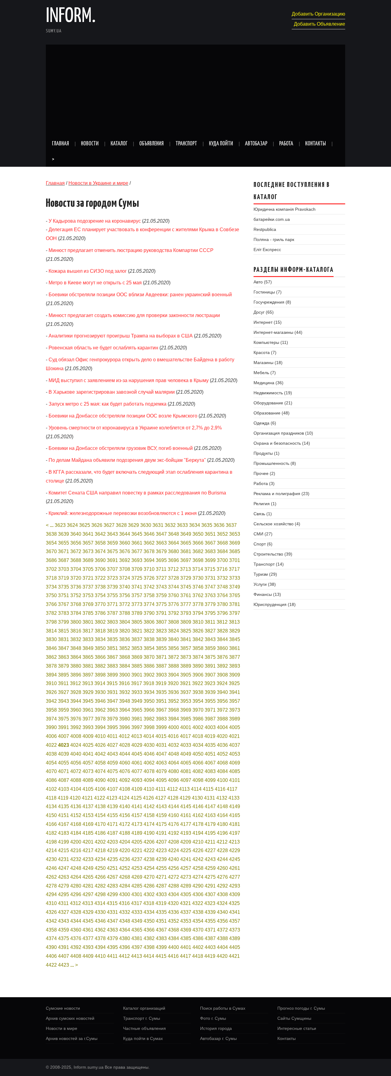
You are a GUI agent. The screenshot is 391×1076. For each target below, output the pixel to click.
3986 (197, 718)
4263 (63, 877)
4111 (160, 789)
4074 (100, 771)
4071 (63, 771)
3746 (197, 586)
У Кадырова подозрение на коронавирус (95, 221)
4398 (149, 947)
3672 (75, 551)
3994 (100, 727)
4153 (87, 815)
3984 (173, 718)
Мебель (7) (265, 372)
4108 (124, 789)
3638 (51, 534)
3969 (185, 710)
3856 (173, 648)
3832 (75, 639)
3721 (87, 578)
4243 (210, 859)
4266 (100, 877)
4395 (112, 947)
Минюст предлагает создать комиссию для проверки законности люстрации (134, 315)
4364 (124, 929)
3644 (124, 534)
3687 (63, 560)
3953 (185, 701)
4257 (185, 868)
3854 (149, 648)
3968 (173, 710)
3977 (87, 718)
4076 (124, 771)
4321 (185, 903)
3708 (124, 569)
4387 (210, 938)
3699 (210, 560)
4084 (222, 771)
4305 (185, 894)
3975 (63, 718)
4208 (173, 841)
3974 (51, 718)
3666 (197, 542)
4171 (112, 824)
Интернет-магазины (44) (278, 332)
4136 (75, 806)
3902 (149, 674)
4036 (222, 745)
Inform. (71, 16)
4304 (173, 894)
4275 (210, 877)
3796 (222, 613)
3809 (185, 622)
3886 (149, 666)
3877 (234, 657)
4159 (161, 815)
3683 (210, 551)
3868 (124, 657)
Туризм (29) (265, 574)
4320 (173, 903)
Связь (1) (263, 513)
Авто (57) (263, 281)
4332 (124, 912)
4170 (100, 824)
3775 (161, 604)
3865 (87, 657)
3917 (136, 683)
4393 (87, 947)
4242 (197, 859)
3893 (234, 666)
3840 (173, 639)
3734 (51, 586)
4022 (51, 745)
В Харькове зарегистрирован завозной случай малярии (112, 392)
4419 (209, 956)
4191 (161, 833)
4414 (148, 956)
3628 (121, 525)
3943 (63, 701)
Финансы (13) (267, 594)
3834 (100, 639)
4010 (100, 736)
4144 (173, 806)
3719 (63, 578)
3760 (173, 595)
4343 (63, 921)
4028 (124, 745)
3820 (124, 630)
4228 (222, 850)
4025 (87, 745)
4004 (222, 727)
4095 (161, 780)
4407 (63, 956)
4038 (51, 754)
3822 (149, 630)
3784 (75, 613)
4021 (234, 736)
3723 (112, 578)
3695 (161, 560)
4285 (136, 885)
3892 (222, 666)
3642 (100, 534)
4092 (124, 780)
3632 (170, 525)
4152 (75, 815)
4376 (75, 938)
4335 (161, 912)
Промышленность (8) (275, 463)
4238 (149, 859)
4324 (222, 903)
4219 (112, 850)
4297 (87, 894)
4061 (136, 762)
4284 (124, 885)
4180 (222, 824)
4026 (100, 745)
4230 (51, 859)
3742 (149, 586)
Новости (90, 144)
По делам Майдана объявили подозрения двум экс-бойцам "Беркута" (127, 460)
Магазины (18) (268, 362)
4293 (234, 885)
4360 (75, 929)
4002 (197, 727)
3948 (124, 701)
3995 (112, 727)
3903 (161, 674)
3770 (100, 604)
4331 (112, 912)
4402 (197, 947)
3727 (161, 578)
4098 (197, 780)
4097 (185, 780)
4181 (234, 824)
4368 (173, 929)
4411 (112, 956)
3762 (197, 595)
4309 (234, 894)
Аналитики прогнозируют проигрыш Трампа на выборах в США (121, 335)
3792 (173, 613)
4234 (100, 859)
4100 (222, 780)
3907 (210, 674)
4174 (149, 824)
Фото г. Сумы (213, 1018)
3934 (149, 692)
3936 (173, 692)
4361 (87, 929)
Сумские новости (63, 1008)
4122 (99, 798)
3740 (124, 586)
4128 (172, 798)
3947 (112, 701)
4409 (87, 956)
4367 (161, 929)
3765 (234, 595)
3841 (185, 639)
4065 (185, 762)
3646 (149, 534)
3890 (197, 666)
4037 (234, 745)
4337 (185, 912)
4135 (63, 806)
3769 (87, 604)
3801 (87, 622)
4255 (161, 868)
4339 (210, 912)
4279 (63, 885)
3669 (234, 542)
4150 (51, 815)
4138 (100, 806)
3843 (210, 639)
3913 (87, 683)
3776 (173, 604)
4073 (87, 771)
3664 (173, 542)
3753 (87, 595)
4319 (160, 903)
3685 (234, 551)
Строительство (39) (273, 554)
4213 (234, 841)
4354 (197, 921)
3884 (124, 666)
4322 (197, 903)
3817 (87, 630)
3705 (87, 569)
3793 (185, 613)
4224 (173, 850)
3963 (112, 710)
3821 (136, 630)
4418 (197, 956)
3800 (75, 622)
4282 (100, 885)
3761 (185, 595)
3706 (100, 569)
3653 (234, 534)
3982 (149, 718)
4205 (136, 841)
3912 (75, 683)
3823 (161, 630)
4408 (75, 956)
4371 (210, 929)
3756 (124, 595)
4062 (149, 762)
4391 (63, 947)
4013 (136, 736)
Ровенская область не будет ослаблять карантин (103, 347)
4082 (197, 771)
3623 (60, 525)
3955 (210, 701)
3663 (161, 542)
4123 (111, 798)
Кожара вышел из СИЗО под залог (88, 271)
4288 (173, 885)
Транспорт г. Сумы (141, 1018)
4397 (136, 947)
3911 (63, 683)
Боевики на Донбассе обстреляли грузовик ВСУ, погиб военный (121, 448)
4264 (75, 877)
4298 (100, 894)
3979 (112, 718)
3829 (234, 630)
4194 (197, 833)
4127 (160, 798)
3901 (136, 674)
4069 (234, 762)
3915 (112, 683)
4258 (197, 868)
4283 (112, 885)
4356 (222, 921)
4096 (173, 780)
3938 (197, 692)
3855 (161, 648)
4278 (51, 885)
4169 (87, 824)
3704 (75, 569)
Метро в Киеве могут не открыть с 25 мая (95, 282)
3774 (149, 604)
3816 (75, 630)
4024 (75, 745)
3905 (185, 674)
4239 (161, 859)
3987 (210, 718)
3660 (124, 542)
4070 (51, 771)
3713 (185, 569)
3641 (87, 534)
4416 (173, 956)
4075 (112, 771)
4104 (75, 789)
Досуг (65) (264, 312)
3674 (100, 551)
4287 (161, 885)
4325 (234, 903)
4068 (222, 762)
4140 (124, 806)
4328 (75, 912)
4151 (63, 815)
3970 (197, 710)
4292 (222, 885)
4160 (173, 815)
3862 (51, 657)
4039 (63, 754)
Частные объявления (144, 1028)
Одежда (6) (265, 423)
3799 (63, 622)
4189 (136, 833)
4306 (197, 894)
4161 (185, 815)
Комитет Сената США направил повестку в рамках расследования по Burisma (137, 492)
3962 (100, 710)
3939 (210, 692)
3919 (160, 683)
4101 (234, 780)
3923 (209, 683)
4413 (136, 956)
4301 (136, 894)
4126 (148, 798)
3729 (185, 578)
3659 (112, 542)
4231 (63, 859)
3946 (100, 701)
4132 (221, 798)
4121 (87, 798)
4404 (222, 947)
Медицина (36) (268, 382)
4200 (75, 841)
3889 (185, 666)
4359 (63, 929)
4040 (75, 754)
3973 (234, 710)
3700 (222, 560)
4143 (161, 806)
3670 (51, 551)
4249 (87, 868)
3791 (161, 613)
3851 (112, 648)
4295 (63, 894)
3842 (197, 639)
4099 (210, 780)
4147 (210, 806)
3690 (100, 560)
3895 (63, 674)
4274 (197, 877)
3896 (75, 674)
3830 (51, 639)
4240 (173, 859)
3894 (51, 674)
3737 (87, 586)
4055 (63, 762)
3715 (209, 569)
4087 (63, 780)
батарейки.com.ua (272, 219)
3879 (63, 666)
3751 (63, 595)
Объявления (151, 144)
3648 (173, 534)
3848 (75, 648)
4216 (75, 850)
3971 (210, 710)
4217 (87, 850)
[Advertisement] (195, 90)
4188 (124, 833)
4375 (63, 938)
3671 (63, 551)
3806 (149, 622)
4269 (136, 877)
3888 (173, 666)
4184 (75, 833)
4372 (222, 929)
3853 (136, 648)
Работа (286, 144)
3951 (161, 701)
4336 (173, 912)
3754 (100, 595)
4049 (185, 754)
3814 (51, 630)
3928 (75, 692)
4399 (161, 947)
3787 (112, 613)
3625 (84, 525)
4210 (197, 841)
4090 (100, 780)
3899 (112, 674)
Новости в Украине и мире (98, 183)
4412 (124, 956)
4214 (51, 850)
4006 (51, 736)
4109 (136, 789)
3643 (112, 534)
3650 (197, 534)
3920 (173, 683)
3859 (210, 648)
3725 (136, 578)
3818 (100, 630)
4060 (124, 762)
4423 (63, 965)
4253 (136, 868)
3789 (136, 613)
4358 (51, 929)
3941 (234, 692)
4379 (112, 938)
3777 (185, 604)
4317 (136, 903)
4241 (185, 859)
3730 (197, 578)
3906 (197, 674)
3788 (124, 613)
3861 (234, 648)
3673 (87, 551)
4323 (209, 903)
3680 (173, 551)
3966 (149, 710)
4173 (136, 824)
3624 (72, 525)
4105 (87, 789)
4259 (210, 868)
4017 (185, 736)
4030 (149, 745)
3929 (87, 692)
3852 (124, 648)
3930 (100, 692)
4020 (222, 736)
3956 (222, 701)
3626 (96, 525)
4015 (160, 736)
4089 (87, 780)
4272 (173, 877)
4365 (136, 929)
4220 (124, 850)
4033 (185, 745)
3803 (112, 622)
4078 (149, 771)
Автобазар (256, 144)
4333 (136, 912)
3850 (100, 648)
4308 (222, 894)
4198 (51, 841)
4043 (112, 754)
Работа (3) (264, 483)
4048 (173, 754)
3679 (161, 551)
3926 (51, 692)
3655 (63, 542)
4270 (149, 877)
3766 (51, 604)
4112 (172, 789)
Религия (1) (265, 503)
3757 (136, 595)
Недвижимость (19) (273, 392)
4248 (75, 868)
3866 (100, 657)
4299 (112, 894)
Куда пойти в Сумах (143, 1038)
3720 (75, 578)
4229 (234, 850)
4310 (51, 903)
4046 (149, 754)
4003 (210, 727)
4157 (136, 815)
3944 (75, 701)
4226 (197, 850)
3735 (63, 586)
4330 (100, 912)
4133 (233, 798)
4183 (63, 833)
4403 (210, 947)
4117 (232, 789)
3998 (149, 727)
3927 (63, 692)
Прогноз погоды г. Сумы (301, 1008)
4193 (185, 833)
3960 (75, 710)
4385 (185, 938)
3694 (149, 560)
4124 (124, 798)
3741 (136, 586)
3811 (210, 622)
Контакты (315, 144)
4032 (173, 745)
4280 (75, 885)
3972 (222, 710)
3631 (157, 525)
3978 (100, 718)
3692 (124, 560)
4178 (197, 824)
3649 (185, 534)
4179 (210, 824)
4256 (173, 868)
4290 (197, 885)
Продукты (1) (267, 453)
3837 (136, 639)
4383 (161, 938)
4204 (124, 841)
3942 (51, 701)
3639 (63, 534)
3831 (63, 639)
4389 (234, 938)
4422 (51, 965)
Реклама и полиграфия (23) (281, 493)
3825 (185, 630)
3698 (197, 560)
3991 (63, 727)
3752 (75, 595)
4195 (210, 833)
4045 (136, 754)
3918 (148, 683)
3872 (173, 657)
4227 (210, 850)
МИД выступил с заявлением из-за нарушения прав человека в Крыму (129, 380)
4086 (51, 780)
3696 (173, 560)
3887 (161, 666)
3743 (161, 586)
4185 (87, 833)
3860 (222, 648)
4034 (197, 745)
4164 (222, 815)
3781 (234, 604)
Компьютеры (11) (271, 342)
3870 (149, 657)
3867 (112, 657)
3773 (136, 604)
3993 (87, 727)
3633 (182, 525)
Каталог (119, 144)
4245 (234, 859)
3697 (185, 560)
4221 (136, 850)
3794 (197, 613)
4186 (100, 833)
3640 (75, 534)
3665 (185, 542)
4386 (197, 938)
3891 (210, 666)
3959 (63, 710)
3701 (234, 560)
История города (216, 1028)
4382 (149, 938)
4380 (124, 938)
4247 (63, 868)
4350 (149, 921)
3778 (197, 604)
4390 (51, 947)
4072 (75, 771)
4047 (161, 754)
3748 (222, 586)
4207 (161, 841)
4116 (220, 789)
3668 (222, 542)
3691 (112, 560)
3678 (149, 551)
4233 (87, 859)
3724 (124, 578)
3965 (136, 710)
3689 (87, 560)
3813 (234, 622)
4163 (210, 815)
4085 (234, 771)
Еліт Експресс (267, 249)
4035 (210, 745)
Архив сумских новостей (70, 1018)
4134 (51, 806)
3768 (75, 604)
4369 (185, 929)
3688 (75, 560)
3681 (185, 551)
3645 (136, 534)
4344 (75, 921)
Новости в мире (61, 1028)
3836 (124, 639)
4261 (234, 868)
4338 (197, 912)
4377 (87, 938)
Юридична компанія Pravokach (285, 209)
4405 (234, 947)
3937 (185, 692)
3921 (185, 683)
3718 (51, 578)
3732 (222, 578)
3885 (136, 666)
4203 (112, 841)
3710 (149, 569)
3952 (173, 701)
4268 (124, 877)
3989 (234, 718)
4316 (124, 903)
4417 (185, 956)
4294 (51, 894)
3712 (173, 569)
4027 (112, 745)
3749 (234, 586)
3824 (173, 630)
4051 (210, 754)
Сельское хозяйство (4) (277, 523)
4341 (234, 912)
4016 (173, 736)
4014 (148, 736)
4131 (209, 798)
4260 (222, 868)
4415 (160, 956)
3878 (51, 666)
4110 (149, 789)
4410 (100, 956)
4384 (173, 938)
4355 (210, 921)
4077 (136, 771)
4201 (87, 841)
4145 (185, 806)
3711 (161, 569)
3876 (222, 657)
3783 (63, 613)
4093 (136, 780)
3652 (222, 534)
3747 (210, 586)
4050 (197, 754)
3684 (222, 551)
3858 (197, 648)
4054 (51, 762)
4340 (222, 912)
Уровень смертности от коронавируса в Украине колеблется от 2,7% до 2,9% (135, 427)
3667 (210, 542)
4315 (112, 903)
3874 (197, 657)
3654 (51, 542)
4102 (51, 789)
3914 (99, 683)
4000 (173, 727)
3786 (100, 613)
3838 (149, 639)
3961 (87, 710)
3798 (51, 622)
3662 (149, 542)
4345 (87, 921)
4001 (185, 727)
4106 (100, 789)
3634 (194, 525)
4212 (222, 841)
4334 (149, 912)
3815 (63, 630)
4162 (197, 815)
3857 (185, 648)
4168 (75, 824)
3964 (124, 710)
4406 (51, 956)
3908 (222, 674)
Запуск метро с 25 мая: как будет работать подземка (107, 404)
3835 (112, 639)
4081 (185, 771)
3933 (136, 692)
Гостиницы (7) (268, 292)
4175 (161, 824)
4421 (234, 956)
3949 (136, 701)
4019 (209, 736)
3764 (222, 595)
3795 (210, 613)
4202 (100, 841)
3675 (112, 551)
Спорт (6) (263, 544)
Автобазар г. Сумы (218, 1038)
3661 (136, 542)
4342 (51, 921)
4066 (197, 762)
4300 (124, 894)
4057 (87, 762)
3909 (234, 674)
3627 (109, 525)
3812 (222, 622)
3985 (185, 718)
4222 (149, 850)
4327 (63, 912)
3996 (124, 727)
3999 (161, 727)
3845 (234, 639)
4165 (234, 815)
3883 (112, 666)
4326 (51, 912)
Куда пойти (221, 144)
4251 (112, 868)
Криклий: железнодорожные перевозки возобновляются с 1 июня (123, 513)
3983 (161, 718)
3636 (219, 525)
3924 (222, 683)
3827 (210, 630)
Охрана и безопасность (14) (282, 443)
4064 (173, 762)
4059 (112, 762)
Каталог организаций (144, 1008)
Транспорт (186, 144)
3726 (149, 578)
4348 (124, 921)
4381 (136, 938)
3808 (173, 622)
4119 (63, 798)
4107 (112, 789)
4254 (149, 868)
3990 (51, 727)
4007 (63, 736)
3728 (173, 578)
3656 (75, 542)
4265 (87, 877)
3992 (75, 727)
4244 (222, 859)
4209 (185, 841)
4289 (185, 885)
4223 (161, 850)
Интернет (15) (268, 322)
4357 (234, 921)
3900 (124, 674)
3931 (112, 692)
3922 (197, 683)
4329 (87, 912)
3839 (161, 639)
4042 (100, 754)
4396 (124, 947)
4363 (112, 929)
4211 (210, 841)
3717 (234, 569)
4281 (87, 885)
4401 (185, 947)
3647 (161, 534)
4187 (112, 833)
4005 (234, 727)
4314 (99, 903)
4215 (63, 850)
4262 (51, 877)
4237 (136, 859)
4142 (149, 806)
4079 (161, 771)
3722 (100, 578)
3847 (63, 648)
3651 (210, 534)
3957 (234, 701)
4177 (185, 824)
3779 (210, 604)
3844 (222, 639)
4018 (197, 736)
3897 (87, 674)
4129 (185, 798)
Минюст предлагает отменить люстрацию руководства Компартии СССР (131, 250)
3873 (185, 657)
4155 (112, 815)
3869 (136, 657)
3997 (136, 727)
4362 (100, 929)
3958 (51, 710)
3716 (222, 569)
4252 (124, 868)
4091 (112, 780)
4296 (75, 894)
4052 (222, 754)
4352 (173, 921)
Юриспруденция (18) (275, 604)
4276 (222, 877)
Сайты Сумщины (294, 1018)
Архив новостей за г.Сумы (71, 1038)
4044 (124, 754)
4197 (234, 833)
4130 (197, 798)
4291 (210, 885)
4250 (100, 868)
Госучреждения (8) (272, 302)
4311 (63, 903)
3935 (161, 692)
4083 (210, 771)
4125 (136, 798)
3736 (75, 586)
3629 (133, 525)
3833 (87, 639)
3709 (136, 569)
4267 (112, 877)
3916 (124, 683)
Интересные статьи (296, 1028)
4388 (222, 938)
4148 (222, 806)
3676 (124, 551)
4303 (161, 894)
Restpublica (265, 229)
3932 (124, 692)
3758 (149, 595)
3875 (210, 657)
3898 (100, 674)
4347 (112, 921)
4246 (51, 868)
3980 (124, 718)
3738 (100, 586)
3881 (87, 666)
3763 (210, 595)
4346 (100, 921)
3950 (149, 701)
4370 (197, 929)
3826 (197, 630)
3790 (149, 613)
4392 (75, 947)
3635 (206, 525)
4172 (124, 824)
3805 (136, 622)
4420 (222, 956)
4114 (196, 789)
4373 (234, 929)
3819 (112, 630)
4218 (100, 850)
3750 (51, 595)
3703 (63, 569)
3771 (112, 604)
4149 (234, 806)
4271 (161, 877)
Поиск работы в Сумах (222, 1008)
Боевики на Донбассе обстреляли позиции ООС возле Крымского (123, 415)
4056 (75, 762)
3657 (87, 542)
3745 (185, 586)
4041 (87, 754)
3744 (173, 586)
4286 (149, 885)
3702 (51, 569)
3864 (75, 657)
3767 (63, 604)
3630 (145, 525)
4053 (234, 754)
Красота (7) (265, 352)
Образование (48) (272, 412)
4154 (100, 815)
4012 (124, 736)
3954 (197, 701)
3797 (234, 613)
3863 (63, 657)
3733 (234, 578)
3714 (197, 569)
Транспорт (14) (269, 564)
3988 (222, 718)
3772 (124, 604)
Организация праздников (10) (283, 433)
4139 (112, 806)
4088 (75, 780)
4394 (100, 947)
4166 (51, 824)
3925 (234, 683)
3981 (136, 718)
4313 (87, 903)
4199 (63, 841)
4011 (112, 736)
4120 (75, 798)
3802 (100, 622)
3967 (161, 710)
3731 (210, 578)
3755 (112, 595)
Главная (60, 144)
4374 (51, 938)
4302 (149, 894)
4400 (173, 947)
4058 (100, 762)
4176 (173, 824)
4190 (149, 833)
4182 (51, 833)
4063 (161, 762)
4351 (161, 921)
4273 (185, 877)
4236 (124, 859)
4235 (112, 859)
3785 (87, 613)
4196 (222, 833)
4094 (149, 780)
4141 (136, 806)
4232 (75, 859)
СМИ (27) (263, 533)
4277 (234, 877)
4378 (100, 938)
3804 (124, 622)
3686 (51, 560)
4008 (75, 736)
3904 (173, 674)
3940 (222, 692)
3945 (87, 701)
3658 (100, 542)
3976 (75, 718)
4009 (87, 736)
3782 (51, 613)
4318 (148, 903)
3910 (51, 683)
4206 (149, 841)
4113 (184, 789)
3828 (222, 630)
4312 (75, 903)
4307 (210, 894)
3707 (112, 569)
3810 (197, 622)
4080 (173, 771)
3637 (231, 525)
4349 (136, 921)
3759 (161, 595)
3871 (161, 657)
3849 (87, 648)
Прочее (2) (264, 473)
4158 (149, 815)
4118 (51, 798)
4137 (87, 806)
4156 (124, 815)
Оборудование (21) (273, 402)
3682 (197, 551)
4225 (185, 850)
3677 (136, 551)
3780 (222, 604)
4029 (136, 745)
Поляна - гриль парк (274, 239)
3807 (161, 622)
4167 (63, 824)
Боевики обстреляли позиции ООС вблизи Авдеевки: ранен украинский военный (140, 294)
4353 (185, 921)
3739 (112, 586)
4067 (210, 762)
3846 (51, 648)
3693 (136, 560)
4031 (161, 745)
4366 (149, 929)
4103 (63, 789)
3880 (75, 666)
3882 (100, 666)
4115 (208, 789)
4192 (173, 833)
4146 (197, 806)
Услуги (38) (265, 584)
